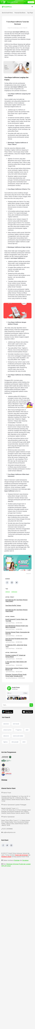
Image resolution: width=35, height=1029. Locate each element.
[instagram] (12, 596)
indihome (7, 604)
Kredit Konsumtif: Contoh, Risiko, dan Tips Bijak (16, 632)
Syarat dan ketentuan (21, 869)
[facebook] (7, 596)
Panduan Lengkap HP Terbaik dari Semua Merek (15, 668)
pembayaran (14, 604)
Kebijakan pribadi (6, 871)
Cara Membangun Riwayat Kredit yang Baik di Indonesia (17, 639)
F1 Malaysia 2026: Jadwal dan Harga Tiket (16, 658)
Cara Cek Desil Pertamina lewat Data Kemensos (16, 652)
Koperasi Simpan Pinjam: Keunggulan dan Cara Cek (16, 645)
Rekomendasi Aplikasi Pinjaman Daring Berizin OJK (17, 681)
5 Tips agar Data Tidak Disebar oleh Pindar (16, 675)
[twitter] (16, 596)
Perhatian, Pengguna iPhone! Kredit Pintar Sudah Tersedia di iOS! (16, 688)
